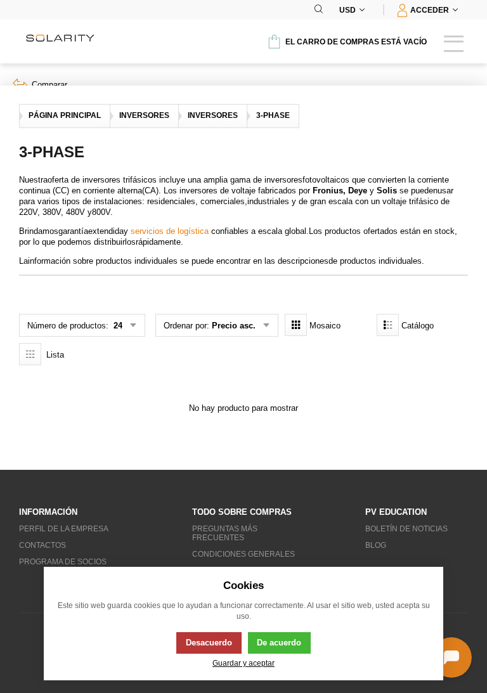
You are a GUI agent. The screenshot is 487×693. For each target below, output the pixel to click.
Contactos (42, 545)
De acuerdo (279, 642)
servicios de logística (170, 231)
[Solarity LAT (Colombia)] (60, 38)
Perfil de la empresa (63, 528)
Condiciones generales (243, 554)
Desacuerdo (209, 642)
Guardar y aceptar (243, 663)
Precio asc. (234, 325)
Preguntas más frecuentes (224, 533)
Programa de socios (63, 561)
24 (116, 325)
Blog (375, 545)
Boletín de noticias (406, 528)
